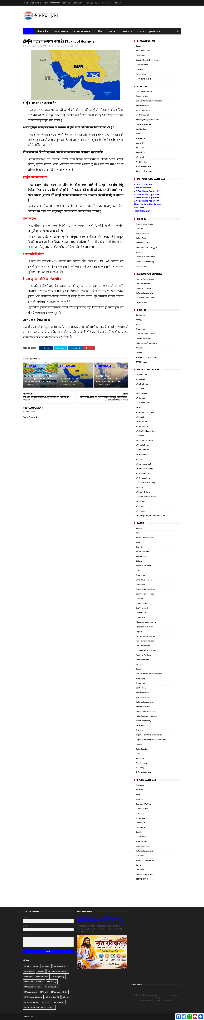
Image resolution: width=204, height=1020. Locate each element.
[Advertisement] (130, 16)
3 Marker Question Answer (148, 204)
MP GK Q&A (140, 379)
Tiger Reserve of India (145, 874)
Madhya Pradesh (143, 187)
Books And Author (143, 565)
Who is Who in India (39, 3)
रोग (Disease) (142, 162)
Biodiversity (141, 315)
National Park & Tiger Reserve (148, 60)
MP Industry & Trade (144, 440)
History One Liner (143, 243)
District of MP (141, 374)
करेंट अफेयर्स (55, 3)
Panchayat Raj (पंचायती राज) (148, 119)
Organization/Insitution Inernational (151, 739)
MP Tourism (141, 511)
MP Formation (141, 421)
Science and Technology (146, 357)
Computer (140, 584)
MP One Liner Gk (142, 115)
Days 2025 (140, 46)
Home (25, 3)
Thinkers (139, 69)
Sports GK (140, 143)
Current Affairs (82, 31)
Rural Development (144, 124)
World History (141, 266)
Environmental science (145, 334)
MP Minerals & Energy (144, 468)
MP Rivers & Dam (143, 492)
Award (138, 542)
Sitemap (117, 3)
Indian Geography (143, 721)
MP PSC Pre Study (143, 184)
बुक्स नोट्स (153, 31)
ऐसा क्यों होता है (142, 152)
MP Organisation (143, 478)
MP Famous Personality (145, 297)
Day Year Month (142, 608)
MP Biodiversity (142, 393)
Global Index (141, 683)
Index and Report (143, 50)
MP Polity (139, 487)
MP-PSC (126, 31)
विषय (100, 31)
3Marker (139, 528)
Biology (139, 319)
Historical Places (143, 233)
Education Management (146, 622)
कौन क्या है (41, 31)
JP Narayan (140, 855)
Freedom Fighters (143, 288)
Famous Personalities (145, 279)
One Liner (140, 730)
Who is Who (141, 74)
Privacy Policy (93, 3)
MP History (140, 252)
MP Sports (140, 506)
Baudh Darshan (142, 551)
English (139, 631)
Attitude (139, 790)
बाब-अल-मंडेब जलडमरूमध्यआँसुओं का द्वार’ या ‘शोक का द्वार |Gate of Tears (110, 379)
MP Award (140, 389)
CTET (139, 31)
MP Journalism (142, 454)
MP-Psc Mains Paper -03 (146, 197)
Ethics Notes (141, 827)
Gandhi (139, 669)
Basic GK (139, 547)
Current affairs (57, 46)
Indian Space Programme (146, 343)
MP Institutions (142, 445)
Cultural (139, 229)
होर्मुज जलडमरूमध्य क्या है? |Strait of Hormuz (73, 380)
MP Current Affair (143, 110)
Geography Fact (72, 46)
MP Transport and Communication (150, 515)
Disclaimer (107, 3)
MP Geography (142, 426)
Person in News (142, 302)
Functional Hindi (142, 659)
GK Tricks (139, 664)
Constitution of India (145, 594)
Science (139, 134)
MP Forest (140, 417)
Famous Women (143, 283)
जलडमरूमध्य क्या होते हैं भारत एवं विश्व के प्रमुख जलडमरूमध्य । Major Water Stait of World (40, 379)
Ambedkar (140, 785)
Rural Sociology (142, 129)
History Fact (141, 238)
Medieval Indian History (145, 257)
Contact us (78, 3)
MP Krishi (139, 459)
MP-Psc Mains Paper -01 (146, 191)
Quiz (138, 753)
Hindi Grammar (142, 105)
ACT (137, 533)
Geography (30, 366)
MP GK (112, 31)
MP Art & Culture (143, 384)
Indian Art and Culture (145, 711)
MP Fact (139, 407)
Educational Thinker (144, 627)
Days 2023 (140, 813)
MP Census (140, 398)
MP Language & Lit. (143, 464)
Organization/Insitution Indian (149, 735)
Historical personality (145, 293)
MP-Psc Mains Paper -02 (146, 194)
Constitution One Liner (145, 589)
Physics (139, 348)
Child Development (144, 91)
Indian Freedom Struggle (146, 247)
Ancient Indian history (145, 224)
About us (66, 3)
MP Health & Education (145, 431)
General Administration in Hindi (149, 101)
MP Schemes (141, 501)
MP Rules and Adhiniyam (146, 497)
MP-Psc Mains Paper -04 (146, 200)
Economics (140, 617)
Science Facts (142, 138)
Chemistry (140, 329)
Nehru (138, 865)
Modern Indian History (145, 261)
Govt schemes (142, 688)
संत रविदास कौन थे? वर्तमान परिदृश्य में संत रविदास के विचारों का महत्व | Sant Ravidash (100, 919)
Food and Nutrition (144, 338)
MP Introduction (142, 450)
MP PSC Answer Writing (145, 483)
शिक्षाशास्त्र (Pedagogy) (145, 171)
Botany (139, 324)
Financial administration (146, 650)
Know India (140, 55)
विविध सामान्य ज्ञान (143, 79)
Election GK (140, 823)
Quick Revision (61, 31)
